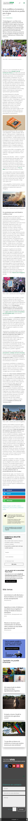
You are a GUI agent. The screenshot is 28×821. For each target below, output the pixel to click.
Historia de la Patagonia (18, 272)
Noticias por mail (10, 561)
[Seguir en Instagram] (18, 766)
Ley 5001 (14, 506)
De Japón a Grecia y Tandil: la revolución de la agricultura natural (12, 716)
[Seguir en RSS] (21, 766)
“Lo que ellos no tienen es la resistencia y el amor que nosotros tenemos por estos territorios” (14, 743)
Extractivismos (9, 18)
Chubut (4, 506)
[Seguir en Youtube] (14, 766)
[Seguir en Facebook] (6, 766)
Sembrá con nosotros (12, 648)
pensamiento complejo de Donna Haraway (13, 352)
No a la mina (13, 507)
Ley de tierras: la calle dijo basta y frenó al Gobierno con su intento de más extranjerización (13, 596)
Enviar (21, 809)
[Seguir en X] (10, 766)
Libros (18, 506)
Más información (11, 581)
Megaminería (6, 507)
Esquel (8, 506)
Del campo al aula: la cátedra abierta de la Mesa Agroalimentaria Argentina (12, 689)
